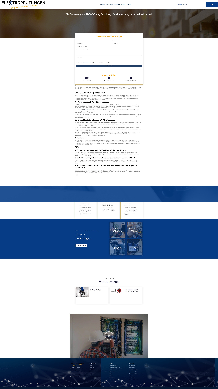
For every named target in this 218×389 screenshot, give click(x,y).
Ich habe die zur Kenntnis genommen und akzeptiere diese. (94, 62)
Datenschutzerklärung (87, 62)
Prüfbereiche (117, 4)
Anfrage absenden (109, 65)
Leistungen (102, 4)
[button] (109, 335)
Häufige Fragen (109, 4)
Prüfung (86, 109)
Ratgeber (123, 4)
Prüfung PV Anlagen (95, 289)
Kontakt (129, 4)
